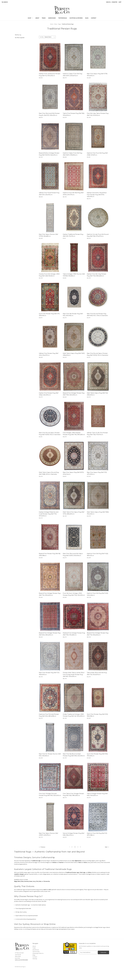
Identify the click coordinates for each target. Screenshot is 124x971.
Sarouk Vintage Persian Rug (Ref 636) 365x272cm (73, 834)
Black (19, 881)
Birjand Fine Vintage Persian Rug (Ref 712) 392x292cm (97, 634)
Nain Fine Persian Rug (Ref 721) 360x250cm (49, 673)
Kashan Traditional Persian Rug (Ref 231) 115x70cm (73, 235)
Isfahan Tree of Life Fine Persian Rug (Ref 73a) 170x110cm (97, 433)
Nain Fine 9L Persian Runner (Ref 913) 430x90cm (50, 755)
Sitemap (35, 958)
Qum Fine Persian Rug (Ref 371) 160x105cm (49, 314)
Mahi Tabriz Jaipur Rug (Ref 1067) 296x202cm (74, 354)
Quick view (50, 57)
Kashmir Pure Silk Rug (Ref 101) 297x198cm (97, 834)
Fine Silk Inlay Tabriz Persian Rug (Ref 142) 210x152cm (97, 114)
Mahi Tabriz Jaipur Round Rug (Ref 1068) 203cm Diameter (49, 473)
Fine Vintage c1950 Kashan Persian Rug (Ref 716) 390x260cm (74, 433)
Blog (86, 18)
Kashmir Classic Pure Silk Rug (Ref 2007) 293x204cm (72, 74)
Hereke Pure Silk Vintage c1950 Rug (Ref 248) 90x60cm (49, 275)
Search (5, 2)
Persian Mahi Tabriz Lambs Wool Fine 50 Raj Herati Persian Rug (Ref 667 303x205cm (73, 674)
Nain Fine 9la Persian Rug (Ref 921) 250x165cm (73, 314)
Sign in (108, 2)
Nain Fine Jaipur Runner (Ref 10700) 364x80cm (48, 235)
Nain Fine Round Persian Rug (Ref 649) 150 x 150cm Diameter (97, 314)
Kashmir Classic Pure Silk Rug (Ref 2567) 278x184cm (72, 154)
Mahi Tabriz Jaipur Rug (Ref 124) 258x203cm (97, 394)
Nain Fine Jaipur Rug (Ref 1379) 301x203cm (97, 74)
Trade (44, 18)
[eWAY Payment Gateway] (70, 948)
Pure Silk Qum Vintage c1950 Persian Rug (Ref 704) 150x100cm (74, 594)
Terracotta (47, 881)
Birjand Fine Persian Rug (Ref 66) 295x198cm (49, 554)
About (37, 18)
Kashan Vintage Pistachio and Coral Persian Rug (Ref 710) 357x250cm (48, 514)
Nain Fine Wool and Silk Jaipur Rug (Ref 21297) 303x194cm (73, 554)
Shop (29, 18)
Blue (22, 881)
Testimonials (62, 18)
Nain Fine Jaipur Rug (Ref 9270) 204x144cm (73, 473)
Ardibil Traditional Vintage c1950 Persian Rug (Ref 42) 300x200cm (74, 715)
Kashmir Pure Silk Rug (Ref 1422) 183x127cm (97, 554)
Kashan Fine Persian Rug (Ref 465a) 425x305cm (48, 394)
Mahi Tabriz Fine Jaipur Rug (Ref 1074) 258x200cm (73, 513)
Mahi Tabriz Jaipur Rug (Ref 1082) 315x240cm (98, 513)
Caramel (26, 881)
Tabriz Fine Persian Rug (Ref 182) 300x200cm (73, 114)
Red (40, 881)
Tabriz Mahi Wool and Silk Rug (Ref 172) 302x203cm (97, 673)
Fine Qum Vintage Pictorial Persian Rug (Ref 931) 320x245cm (50, 794)
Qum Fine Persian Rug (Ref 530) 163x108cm (97, 715)
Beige (15, 881)
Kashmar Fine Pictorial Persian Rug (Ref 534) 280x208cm (49, 715)
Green (30, 881)
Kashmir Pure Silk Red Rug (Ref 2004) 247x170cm (73, 193)
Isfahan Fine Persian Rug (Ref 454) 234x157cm (48, 354)
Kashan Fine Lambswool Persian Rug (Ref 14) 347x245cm (49, 74)
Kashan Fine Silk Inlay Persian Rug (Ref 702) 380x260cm (96, 275)
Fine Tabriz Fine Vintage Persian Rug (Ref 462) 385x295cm (73, 794)
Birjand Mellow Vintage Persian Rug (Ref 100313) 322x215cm (49, 154)
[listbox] (50, 37)
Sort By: (42, 37)
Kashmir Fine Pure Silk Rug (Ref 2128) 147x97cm (97, 154)
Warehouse (52, 18)
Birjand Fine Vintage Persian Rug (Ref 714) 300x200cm (49, 594)
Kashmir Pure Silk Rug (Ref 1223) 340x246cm (97, 594)
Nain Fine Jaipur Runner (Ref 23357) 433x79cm (48, 834)
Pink (37, 881)
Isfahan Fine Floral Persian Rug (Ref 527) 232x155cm (49, 193)
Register (114, 2)
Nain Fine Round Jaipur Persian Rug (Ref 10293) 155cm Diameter (50, 433)
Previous (42, 847)
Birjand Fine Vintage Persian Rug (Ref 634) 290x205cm (49, 634)
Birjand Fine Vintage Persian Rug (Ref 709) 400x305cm (73, 394)
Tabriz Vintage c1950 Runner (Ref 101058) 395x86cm (74, 275)
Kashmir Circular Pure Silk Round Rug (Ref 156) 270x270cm (98, 235)
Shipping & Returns (76, 18)
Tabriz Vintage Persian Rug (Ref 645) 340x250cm (97, 794)
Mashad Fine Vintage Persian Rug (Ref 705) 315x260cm (74, 634)
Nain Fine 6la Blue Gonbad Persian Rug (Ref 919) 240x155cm (74, 755)
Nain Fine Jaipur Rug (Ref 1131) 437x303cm (97, 473)
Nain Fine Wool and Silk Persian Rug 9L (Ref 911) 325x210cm (49, 114)
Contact (93, 18)
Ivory (34, 881)
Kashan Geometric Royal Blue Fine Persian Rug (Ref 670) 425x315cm (97, 194)
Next (106, 847)
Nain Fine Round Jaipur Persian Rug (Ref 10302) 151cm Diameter (97, 354)
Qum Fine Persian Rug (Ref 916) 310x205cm (97, 755)
